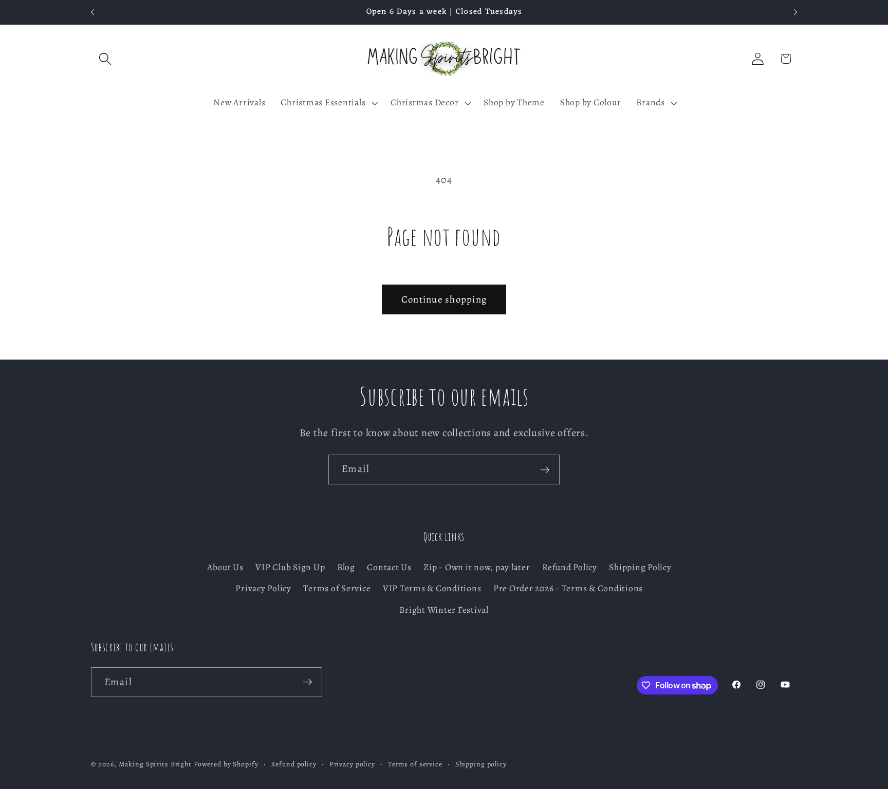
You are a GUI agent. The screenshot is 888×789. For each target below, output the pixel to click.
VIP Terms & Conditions (432, 589)
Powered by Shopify (226, 764)
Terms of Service (337, 589)
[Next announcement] (795, 12)
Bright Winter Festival (444, 610)
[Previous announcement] (92, 12)
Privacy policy (352, 764)
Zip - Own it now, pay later (476, 567)
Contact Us (389, 567)
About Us (225, 567)
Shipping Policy (640, 567)
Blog (346, 567)
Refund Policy (569, 567)
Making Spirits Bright (155, 764)
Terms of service (415, 764)
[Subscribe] (545, 469)
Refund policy (293, 764)
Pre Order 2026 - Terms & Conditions (568, 589)
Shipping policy (481, 764)
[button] (105, 59)
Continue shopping (444, 299)
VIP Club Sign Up (290, 567)
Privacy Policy (263, 589)
